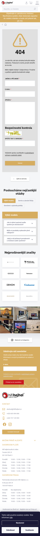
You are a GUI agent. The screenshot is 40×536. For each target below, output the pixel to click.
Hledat (35, 9)
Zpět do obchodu (21, 179)
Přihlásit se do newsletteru (13, 382)
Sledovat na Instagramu (22, 340)
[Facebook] (4, 424)
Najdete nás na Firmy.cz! (28, 509)
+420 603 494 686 (13, 413)
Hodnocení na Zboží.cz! (11, 509)
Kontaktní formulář (13, 432)
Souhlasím (29, 530)
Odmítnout (10, 530)
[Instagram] (10, 424)
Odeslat (20, 163)
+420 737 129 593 (13, 418)
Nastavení (20, 523)
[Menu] (37, 3)
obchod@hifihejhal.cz (14, 409)
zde (11, 517)
